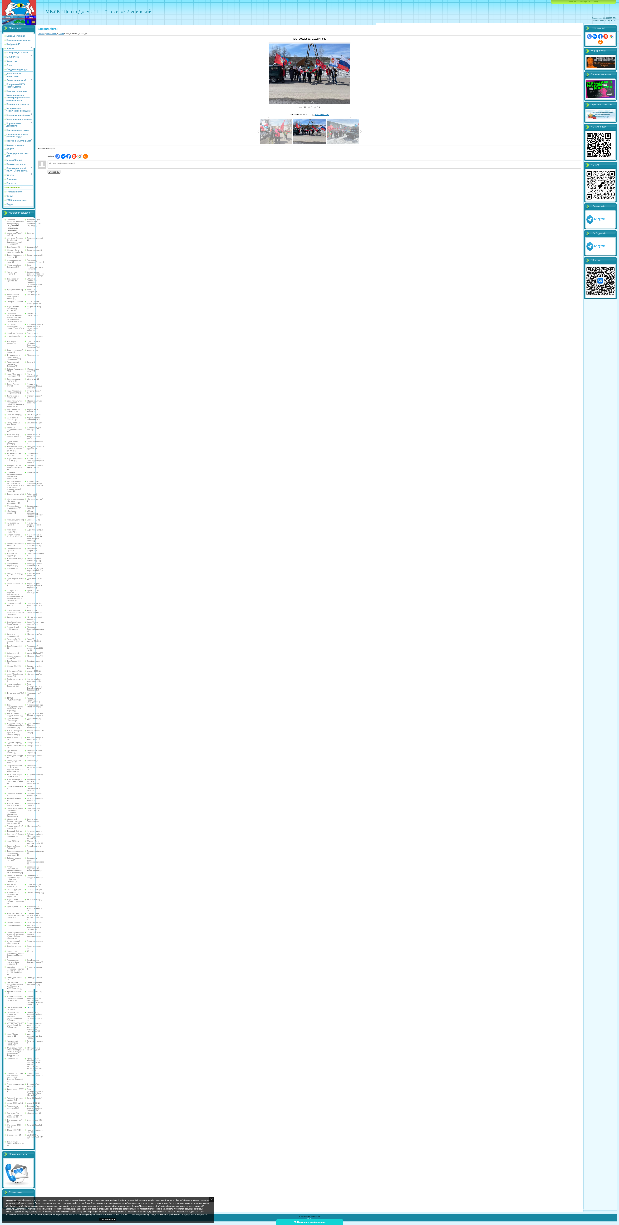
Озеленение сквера (35, 442)
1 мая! (29, 1007)
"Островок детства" (35, 499)
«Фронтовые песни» (15, 786)
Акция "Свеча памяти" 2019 (32, 640)
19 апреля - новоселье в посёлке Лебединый (15, 222)
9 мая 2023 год (33, 1098)
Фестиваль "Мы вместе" (33, 1085)
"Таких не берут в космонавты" (34, 885)
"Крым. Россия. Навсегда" (33, 591)
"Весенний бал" (13, 831)
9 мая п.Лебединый (35, 1041)
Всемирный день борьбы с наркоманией (34, 934)
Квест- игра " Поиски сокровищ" (15, 835)
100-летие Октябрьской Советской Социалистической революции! (34, 283)
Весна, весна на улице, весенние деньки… (33, 437)
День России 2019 (14, 661)
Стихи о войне (12, 1135)
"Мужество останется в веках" (34, 767)
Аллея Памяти (33, 846)
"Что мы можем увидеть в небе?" (14, 715)
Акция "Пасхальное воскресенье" (15, 392)
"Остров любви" (33, 674)
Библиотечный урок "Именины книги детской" (35, 836)
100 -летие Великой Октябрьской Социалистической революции (15, 241)
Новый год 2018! (13, 333)
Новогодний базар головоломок (34, 565)
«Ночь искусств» (14, 520)
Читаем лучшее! (33, 831)
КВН (28, 951)
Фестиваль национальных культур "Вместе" (14, 326)
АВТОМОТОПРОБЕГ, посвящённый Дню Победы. (15, 1025)
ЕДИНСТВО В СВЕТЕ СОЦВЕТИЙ (35, 1136)
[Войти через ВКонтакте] (63, 156)
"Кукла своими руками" (13, 397)
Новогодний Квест (14, 978)
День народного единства (13, 280)
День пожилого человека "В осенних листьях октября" (35, 274)
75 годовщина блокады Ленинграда (35, 628)
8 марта (30, 362)
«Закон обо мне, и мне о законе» (34, 545)
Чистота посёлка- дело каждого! (34, 680)
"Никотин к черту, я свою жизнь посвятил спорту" (15, 915)
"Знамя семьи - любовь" (33, 454)
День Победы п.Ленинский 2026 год (15, 1143)
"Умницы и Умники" (15, 793)
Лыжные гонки (12, 617)
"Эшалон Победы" (34, 893)
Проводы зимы (33, 890)
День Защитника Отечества (33, 809)
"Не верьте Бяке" (34, 656)
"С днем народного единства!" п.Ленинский (14, 732)
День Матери (32, 295)
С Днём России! (13, 925)
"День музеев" (12, 906)
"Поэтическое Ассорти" (12, 342)
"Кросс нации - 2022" (15, 1089)
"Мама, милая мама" (15, 746)
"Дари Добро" (32, 719)
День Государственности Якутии (35, 267)
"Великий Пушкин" (14, 798)
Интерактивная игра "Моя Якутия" (35, 706)
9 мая (29, 233)
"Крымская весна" (14, 992)
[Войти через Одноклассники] (85, 156)
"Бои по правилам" (14, 1120)
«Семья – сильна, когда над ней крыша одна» (35, 460)
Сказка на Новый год (35, 554)
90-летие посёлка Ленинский (14, 685)
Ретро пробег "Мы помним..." (14, 411)
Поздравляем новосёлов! (12, 1107)
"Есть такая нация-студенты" (14, 775)
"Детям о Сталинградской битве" (33, 788)
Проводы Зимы (33, 992)
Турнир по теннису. (34, 967)
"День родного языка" (15, 579)
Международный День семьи (13, 424)
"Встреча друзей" (14, 693)
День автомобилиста (35, 851)
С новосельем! (33, 1120)
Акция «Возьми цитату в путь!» (13, 804)
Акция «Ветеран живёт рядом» (33, 419)
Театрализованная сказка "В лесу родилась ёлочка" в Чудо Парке (15, 768)
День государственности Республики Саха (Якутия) (35, 1092)
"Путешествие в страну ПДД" (33, 1049)
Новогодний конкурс (15, 756)
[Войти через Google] (79, 156)
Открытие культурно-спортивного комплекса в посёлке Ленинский (15, 404)
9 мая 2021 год (33, 900)
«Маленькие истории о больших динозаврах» (15, 501)
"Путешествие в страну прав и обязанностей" (13, 357)
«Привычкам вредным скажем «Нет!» (34, 525)
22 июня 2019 (12, 666)
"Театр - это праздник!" (31, 375)
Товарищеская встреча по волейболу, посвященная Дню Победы (14, 1016)
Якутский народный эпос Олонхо (35, 738)
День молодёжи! (33, 941)
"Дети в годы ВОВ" (34, 579)
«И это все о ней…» (15, 584)
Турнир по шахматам (15, 1084)
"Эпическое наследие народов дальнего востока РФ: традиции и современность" (14, 317)
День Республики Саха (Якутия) (14, 623)
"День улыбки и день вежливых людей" (35, 715)
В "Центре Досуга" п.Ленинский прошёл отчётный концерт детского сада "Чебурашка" (15, 1052)
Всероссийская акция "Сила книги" (34, 907)
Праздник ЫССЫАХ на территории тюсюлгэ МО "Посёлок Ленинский (15, 1076)
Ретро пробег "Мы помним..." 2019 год (15, 640)
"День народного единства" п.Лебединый (33, 726)
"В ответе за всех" (34, 396)
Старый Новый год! (14, 336)
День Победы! (32, 415)
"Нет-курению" (33, 826)
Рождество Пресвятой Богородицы (32, 700)
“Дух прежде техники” (12, 752)
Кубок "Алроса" (13, 671)
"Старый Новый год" (35, 774)
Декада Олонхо (33, 743)
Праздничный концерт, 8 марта (33, 877)
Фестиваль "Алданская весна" (14, 429)
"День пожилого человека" (13, 720)
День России (12, 247)
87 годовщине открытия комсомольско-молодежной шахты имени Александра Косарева (15, 595)
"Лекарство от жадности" (12, 565)
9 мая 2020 (11, 841)
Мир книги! (11, 569)
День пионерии (33, 423)
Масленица (31, 350)
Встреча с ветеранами (11, 635)
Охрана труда (12, 890)
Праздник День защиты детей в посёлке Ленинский (35, 915)
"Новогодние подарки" (12, 555)
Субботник (11, 1059)
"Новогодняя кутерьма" (32, 550)
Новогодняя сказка (34, 756)
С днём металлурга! (15, 679)
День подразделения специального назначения (15, 853)
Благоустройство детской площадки (14, 466)
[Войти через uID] (57, 156)
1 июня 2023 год (13, 1103)
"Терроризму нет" (34, 693)
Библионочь (11, 653)
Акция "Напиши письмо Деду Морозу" (13, 308)
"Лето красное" (33, 922)
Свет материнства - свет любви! (35, 984)
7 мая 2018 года (13, 415)
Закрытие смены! (34, 946)
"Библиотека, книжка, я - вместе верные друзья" (15, 448)
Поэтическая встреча (12, 273)
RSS (615, 20)
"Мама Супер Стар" (15, 738)
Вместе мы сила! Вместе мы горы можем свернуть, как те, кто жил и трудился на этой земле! (15, 486)
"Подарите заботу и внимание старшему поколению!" (15, 726)
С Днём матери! (33, 530)
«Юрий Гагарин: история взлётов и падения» (34, 585)
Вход (596, 2)
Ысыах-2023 (32, 1103)
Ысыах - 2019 (32, 671)
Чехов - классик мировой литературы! (33, 781)
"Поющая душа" (33, 634)
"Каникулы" (31, 472)
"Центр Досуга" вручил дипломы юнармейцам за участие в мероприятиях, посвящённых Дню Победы (34, 1064)
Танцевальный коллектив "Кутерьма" (13, 364)
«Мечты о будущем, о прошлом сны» (35, 570)
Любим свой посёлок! (32, 495)
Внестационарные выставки (14, 380)
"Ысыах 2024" (12, 1130)
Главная (572, 2)
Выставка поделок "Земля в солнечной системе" (15, 998)
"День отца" (31, 379)
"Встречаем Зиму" (34, 307)
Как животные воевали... (12, 419)
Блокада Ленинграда (15, 574)
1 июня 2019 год (33, 653)
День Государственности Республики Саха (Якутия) (15, 708)
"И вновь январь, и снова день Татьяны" (15, 780)
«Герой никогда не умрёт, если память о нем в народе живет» (35, 538)
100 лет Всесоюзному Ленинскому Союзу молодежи (35, 514)
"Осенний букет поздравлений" (13, 507)
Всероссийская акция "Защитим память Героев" (33, 869)
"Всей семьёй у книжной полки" (13, 436)
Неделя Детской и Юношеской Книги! (34, 604)
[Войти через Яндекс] (74, 156)
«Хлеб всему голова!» (12, 512)
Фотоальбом (51, 33)
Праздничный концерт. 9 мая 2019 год (35, 648)
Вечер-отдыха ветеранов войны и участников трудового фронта (34, 1015)
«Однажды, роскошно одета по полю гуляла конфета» (14, 475)
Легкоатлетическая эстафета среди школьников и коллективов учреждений (34, 1027)
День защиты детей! (35, 238)
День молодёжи (33, 250)
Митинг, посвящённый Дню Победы (34, 1036)
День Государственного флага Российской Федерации (34, 687)
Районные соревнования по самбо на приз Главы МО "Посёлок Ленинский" (35, 1000)
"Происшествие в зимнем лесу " (34, 560)
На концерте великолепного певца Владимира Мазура (15, 953)
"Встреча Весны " (34, 391)
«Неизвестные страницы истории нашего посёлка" (34, 483)
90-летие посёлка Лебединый (14, 266)
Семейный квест (33, 661)
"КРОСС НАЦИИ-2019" (12, 699)
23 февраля (31, 355)
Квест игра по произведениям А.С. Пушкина (35, 927)
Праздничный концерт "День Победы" (12, 1043)
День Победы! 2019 (14, 646)
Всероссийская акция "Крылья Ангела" (13, 296)
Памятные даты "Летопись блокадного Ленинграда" (33, 344)
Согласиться (108, 1219)
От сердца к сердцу (15, 302)
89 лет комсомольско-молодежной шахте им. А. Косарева (14, 870)
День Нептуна (12, 946)
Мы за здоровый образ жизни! (13, 942)
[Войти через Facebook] (68, 156)
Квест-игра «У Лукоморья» (32, 820)
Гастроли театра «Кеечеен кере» (13, 536)
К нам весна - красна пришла (33, 611)
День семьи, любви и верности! (35, 466)
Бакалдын (31, 247)
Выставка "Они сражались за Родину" (13, 894)
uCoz (309, 1219)
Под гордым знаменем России (34, 261)
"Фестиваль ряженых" (11, 885)
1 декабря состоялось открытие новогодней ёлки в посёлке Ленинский (15, 970)
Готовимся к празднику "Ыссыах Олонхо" (35, 386)
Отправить (54, 172)
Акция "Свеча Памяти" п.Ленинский (15, 900)
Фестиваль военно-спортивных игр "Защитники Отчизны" (14, 878)
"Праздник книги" (13, 290)
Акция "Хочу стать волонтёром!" (14, 375)
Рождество (31, 333)
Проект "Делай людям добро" (33, 302)
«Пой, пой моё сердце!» (12, 531)
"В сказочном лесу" (15, 559)
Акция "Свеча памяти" (32, 411)
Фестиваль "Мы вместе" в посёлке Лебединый (34, 1108)
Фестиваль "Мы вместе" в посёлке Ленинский (14, 1115)
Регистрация (585, 2)
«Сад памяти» (32, 1113)
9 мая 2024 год (33, 1125)
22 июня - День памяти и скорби (13, 251)
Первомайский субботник (13, 628)
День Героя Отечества (31, 314)
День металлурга (34, 255)
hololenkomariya (322, 114)
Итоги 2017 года (33, 336)
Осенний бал (32, 520)
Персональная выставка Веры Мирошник (13, 962)
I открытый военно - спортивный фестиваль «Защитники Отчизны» (15, 812)
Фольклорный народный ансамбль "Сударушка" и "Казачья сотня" (15, 986)
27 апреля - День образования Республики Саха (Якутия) (34, 222)
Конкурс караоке (13, 922)
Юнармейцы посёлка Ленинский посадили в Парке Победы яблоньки (15, 935)
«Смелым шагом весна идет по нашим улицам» (15, 612)
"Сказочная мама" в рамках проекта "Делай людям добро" (35, 327)
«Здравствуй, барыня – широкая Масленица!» (14, 821)
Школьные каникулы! (31, 291)
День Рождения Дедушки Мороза (34, 961)
